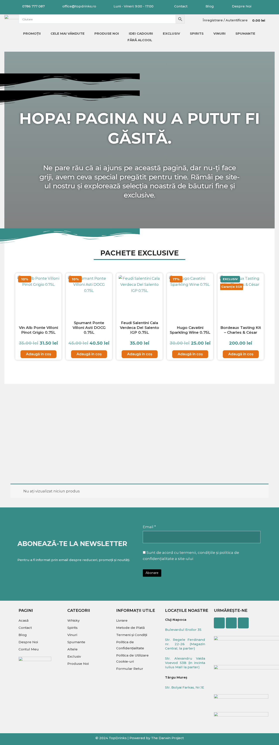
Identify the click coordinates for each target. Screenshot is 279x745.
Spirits (197, 33)
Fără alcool (140, 40)
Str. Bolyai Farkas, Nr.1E (184, 687)
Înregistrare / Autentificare (225, 20)
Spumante (245, 33)
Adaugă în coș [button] (38, 354)
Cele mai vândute (68, 33)
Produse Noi (106, 33)
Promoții (32, 33)
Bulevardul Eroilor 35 (183, 630)
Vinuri (219, 33)
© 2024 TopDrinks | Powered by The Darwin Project (139, 738)
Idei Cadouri (141, 33)
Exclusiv (171, 33)
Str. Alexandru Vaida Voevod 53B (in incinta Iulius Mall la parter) (185, 662)
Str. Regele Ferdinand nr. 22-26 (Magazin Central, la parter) (185, 644)
